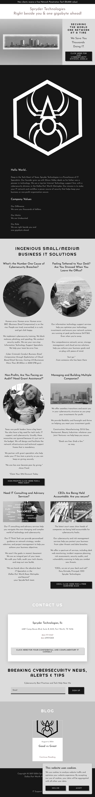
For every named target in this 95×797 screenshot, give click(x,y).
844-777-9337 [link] (47, 635)
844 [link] (42, 638)
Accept (79, 788)
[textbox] (38, 690)
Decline (55, 788)
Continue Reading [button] (47, 757)
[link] (48, 14)
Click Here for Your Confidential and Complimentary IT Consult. (47, 651)
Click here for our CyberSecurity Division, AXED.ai (79, 56)
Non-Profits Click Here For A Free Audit (24, 482)
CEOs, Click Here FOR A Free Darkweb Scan (71, 585)
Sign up (76, 691)
